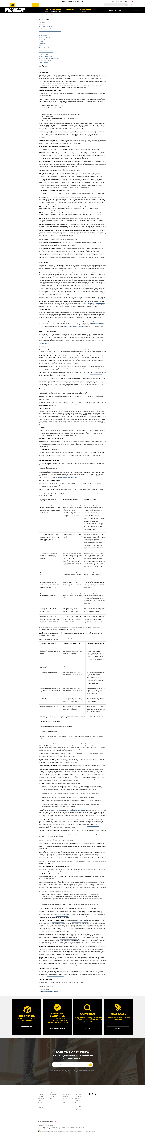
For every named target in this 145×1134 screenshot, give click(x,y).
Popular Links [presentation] (41, 1092)
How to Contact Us (43, 62)
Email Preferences (78, 1105)
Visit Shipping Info (26, 1026)
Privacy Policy (54, 14)
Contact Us (65, 1096)
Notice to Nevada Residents (45, 60)
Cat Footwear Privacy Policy (72, 1071)
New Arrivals (41, 1098)
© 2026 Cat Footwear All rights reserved (46, 1125)
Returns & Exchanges (68, 1100)
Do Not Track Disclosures (45, 37)
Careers (77, 1103)
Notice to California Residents (46, 56)
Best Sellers (40, 1094)
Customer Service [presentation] (67, 1092)
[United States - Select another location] (55, 1121)
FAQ (64, 1103)
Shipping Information (68, 1098)
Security (41, 41)
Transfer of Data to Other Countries (47, 48)
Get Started (87, 1028)
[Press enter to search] (126, 4)
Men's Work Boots (42, 1103)
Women (26, 5)
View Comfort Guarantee (57, 1028)
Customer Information (45, 14)
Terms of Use (81, 1127)
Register (52, 1100)
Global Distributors (78, 1109)
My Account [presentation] (53, 1092)
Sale (31, 5)
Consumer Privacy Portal (96, 374)
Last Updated (42, 22)
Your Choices (42, 39)
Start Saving (118, 1028)
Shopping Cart (53, 1096)
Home (39, 14)
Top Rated (40, 1096)
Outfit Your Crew (42, 1107)
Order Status (53, 1094)
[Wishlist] (128, 1)
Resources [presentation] (77, 1092)
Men (22, 5)
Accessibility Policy (47, 1127)
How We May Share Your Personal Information (50, 31)
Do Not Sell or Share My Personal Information (68, 1127)
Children (41, 45)
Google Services (43, 35)
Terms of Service (88, 1070)
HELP (113, 1)
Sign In (52, 1098)
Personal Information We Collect (47, 26)
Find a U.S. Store (79, 1098)
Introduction (42, 24)
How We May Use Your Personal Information (49, 29)
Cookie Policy (42, 33)
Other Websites (42, 43)
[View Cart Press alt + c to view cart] (131, 4)
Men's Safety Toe (42, 1105)
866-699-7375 (66, 1094)
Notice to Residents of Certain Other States (49, 58)
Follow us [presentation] (91, 1092)
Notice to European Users (45, 54)
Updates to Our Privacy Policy (46, 50)
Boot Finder (36, 5)
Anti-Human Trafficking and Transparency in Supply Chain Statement (52, 1128)
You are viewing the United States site (45, 1121)
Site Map (39, 1127)
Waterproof (40, 1100)
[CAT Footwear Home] (12, 5)
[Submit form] (90, 1064)
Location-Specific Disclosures (46, 52)
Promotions (78, 1094)
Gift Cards (77, 1100)
